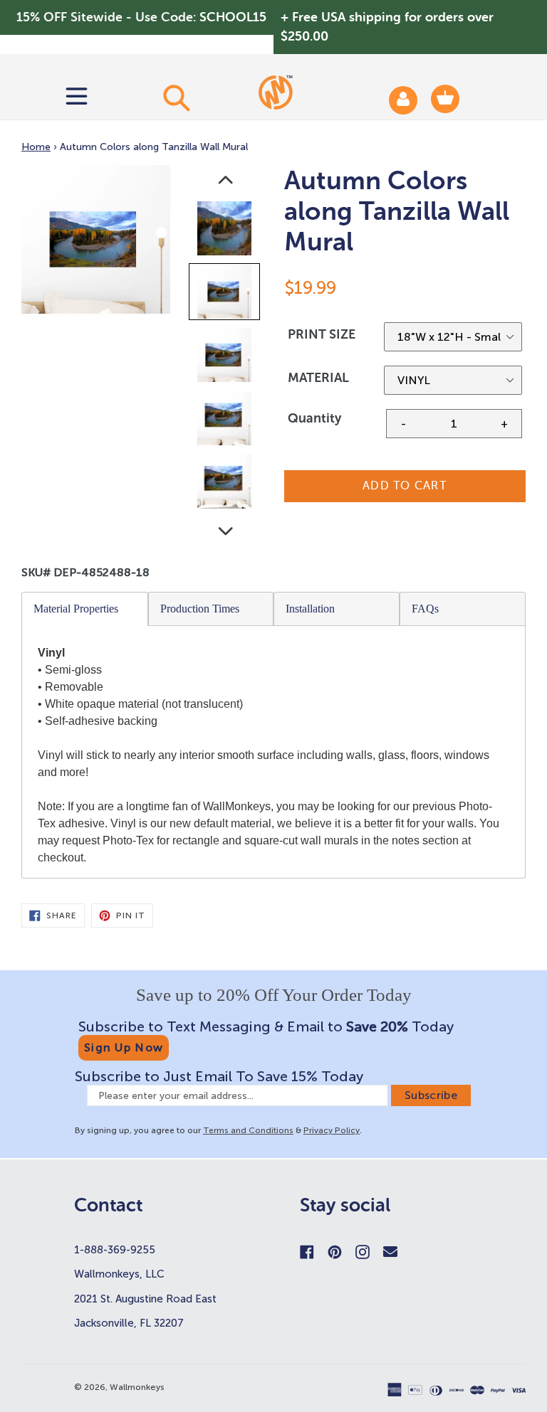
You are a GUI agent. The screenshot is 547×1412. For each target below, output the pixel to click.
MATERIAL (318, 378)
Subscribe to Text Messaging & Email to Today (266, 1026)
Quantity (314, 418)
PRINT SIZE (321, 334)
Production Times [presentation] (199, 609)
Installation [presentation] (310, 609)
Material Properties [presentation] (75, 609)
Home (36, 147)
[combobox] (176, 97)
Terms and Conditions (248, 1130)
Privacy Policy (331, 1130)
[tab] (85, 609)
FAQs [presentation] (425, 609)
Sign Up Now (123, 1047)
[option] (225, 231)
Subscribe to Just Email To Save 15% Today (219, 1076)
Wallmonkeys (137, 1387)
